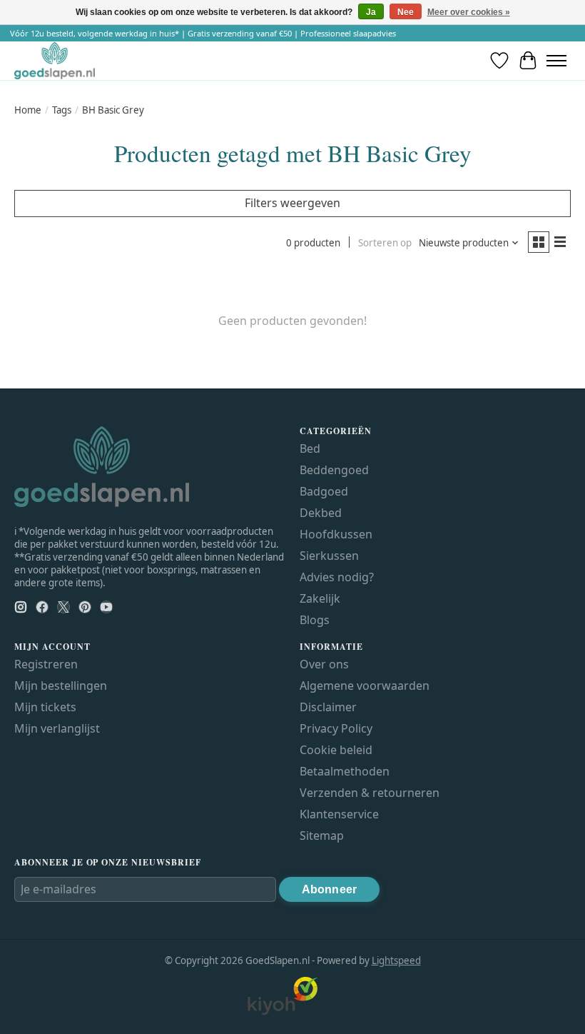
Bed (310, 448)
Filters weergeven (292, 203)
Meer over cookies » (468, 12)
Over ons (324, 664)
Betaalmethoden (345, 771)
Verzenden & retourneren (369, 792)
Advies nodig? (337, 577)
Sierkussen (329, 555)
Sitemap (322, 835)
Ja (371, 12)
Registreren (46, 664)
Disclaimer (328, 707)
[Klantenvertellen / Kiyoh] (282, 1012)
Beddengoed (334, 470)
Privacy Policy (336, 728)
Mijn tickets (45, 707)
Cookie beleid (336, 750)
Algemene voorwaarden (364, 685)
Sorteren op (385, 242)
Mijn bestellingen (60, 685)
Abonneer (329, 889)
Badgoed (324, 491)
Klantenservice (339, 814)
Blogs (315, 620)
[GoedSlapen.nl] (54, 60)
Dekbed (321, 513)
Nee (405, 12)
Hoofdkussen (336, 534)
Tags (61, 110)
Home (27, 110)
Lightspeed (396, 960)
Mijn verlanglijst (57, 728)
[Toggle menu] (556, 60)
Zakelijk (320, 598)
